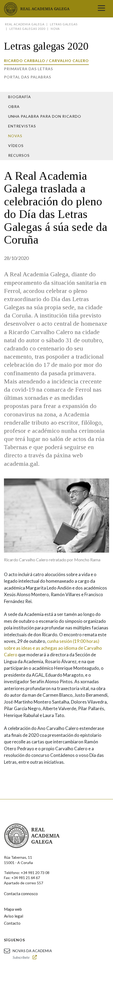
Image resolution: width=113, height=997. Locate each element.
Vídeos (16, 145)
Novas (15, 136)
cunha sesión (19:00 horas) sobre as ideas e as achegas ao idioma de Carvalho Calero (53, 647)
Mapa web (13, 909)
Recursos (19, 155)
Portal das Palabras (27, 77)
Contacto (12, 923)
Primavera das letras (28, 69)
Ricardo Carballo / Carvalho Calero (46, 60)
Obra (14, 106)
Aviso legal (13, 916)
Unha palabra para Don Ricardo (44, 116)
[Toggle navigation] (101, 8)
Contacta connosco (21, 893)
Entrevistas (22, 126)
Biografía (19, 96)
